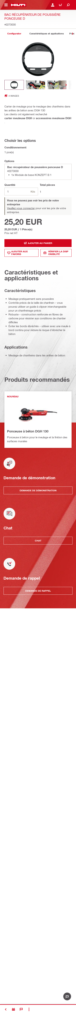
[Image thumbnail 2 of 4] (35, 85)
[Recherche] (68, 5)
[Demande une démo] (13, 1009)
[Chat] (21, 1009)
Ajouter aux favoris (19, 252)
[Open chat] (67, 996)
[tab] (14, 33)
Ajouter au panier (40, 243)
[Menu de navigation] (6, 5)
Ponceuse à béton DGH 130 (27, 431)
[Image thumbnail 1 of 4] (14, 85)
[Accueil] (18, 5)
